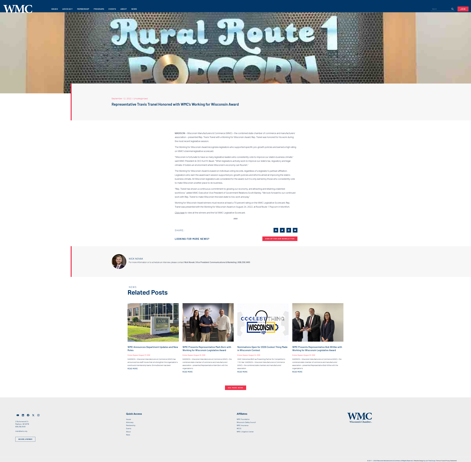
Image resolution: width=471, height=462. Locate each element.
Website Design (418, 460)
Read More (133, 369)
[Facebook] (28, 415)
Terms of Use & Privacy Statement (446, 460)
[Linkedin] (22, 415)
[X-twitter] (33, 415)
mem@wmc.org (21, 431)
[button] (276, 230)
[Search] (452, 9)
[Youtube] (17, 415)
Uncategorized (141, 98)
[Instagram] (38, 415)
